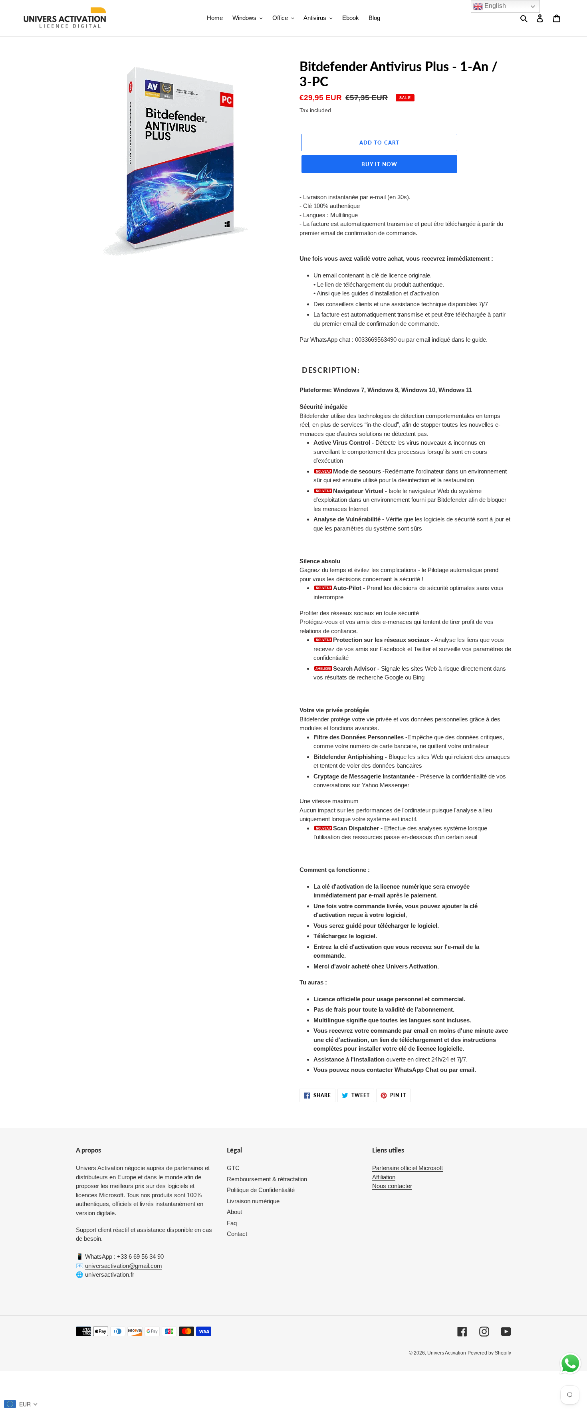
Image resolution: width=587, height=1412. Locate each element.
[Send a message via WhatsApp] (570, 1363)
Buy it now (379, 164)
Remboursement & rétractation (267, 1179)
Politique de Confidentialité (261, 1189)
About (234, 1211)
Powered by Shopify (489, 1353)
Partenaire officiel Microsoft (407, 1167)
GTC (233, 1167)
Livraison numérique (253, 1201)
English (494, 5)
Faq (232, 1223)
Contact (237, 1233)
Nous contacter (392, 1185)
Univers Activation (446, 1353)
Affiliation (383, 1177)
